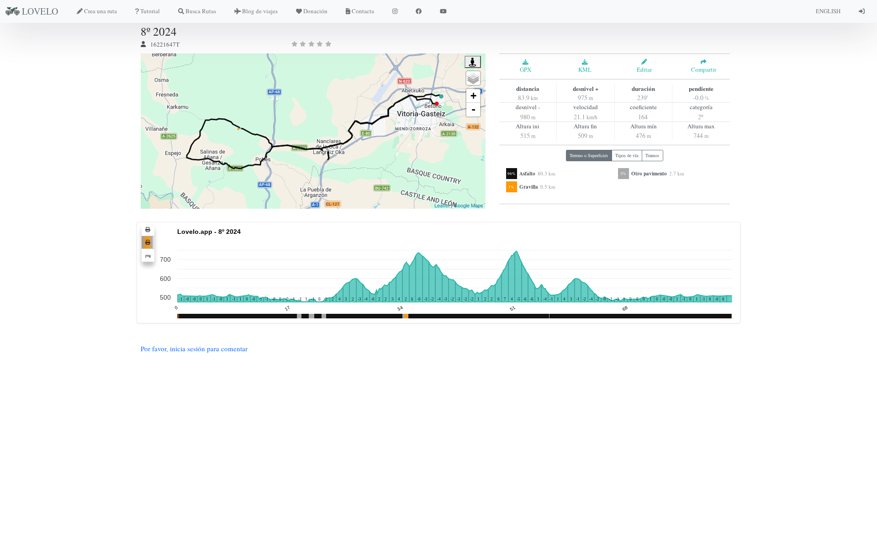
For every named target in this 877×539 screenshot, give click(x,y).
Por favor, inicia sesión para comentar (194, 348)
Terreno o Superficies (589, 155)
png (148, 255)
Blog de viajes (260, 11)
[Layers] (473, 78)
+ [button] (473, 95)
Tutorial (150, 11)
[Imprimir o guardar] (148, 229)
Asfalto (527, 173)
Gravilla (528, 186)
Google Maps (468, 205)
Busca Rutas (200, 11)
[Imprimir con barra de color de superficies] (148, 242)
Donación (315, 11)
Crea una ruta (100, 11)
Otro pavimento (649, 173)
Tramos (652, 155)
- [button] (473, 109)
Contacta (363, 11)
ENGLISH (828, 11)
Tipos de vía (626, 155)
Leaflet (441, 205)
